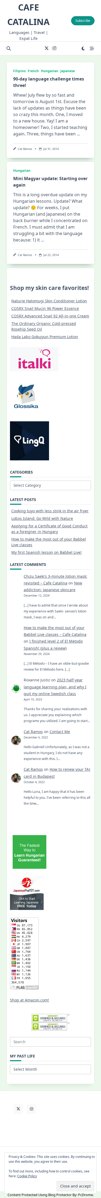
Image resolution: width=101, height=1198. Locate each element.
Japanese (67, 71)
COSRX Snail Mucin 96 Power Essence (45, 308)
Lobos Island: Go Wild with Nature (42, 518)
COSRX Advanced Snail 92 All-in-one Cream (50, 315)
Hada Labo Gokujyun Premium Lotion (44, 336)
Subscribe (82, 20)
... (78, 134)
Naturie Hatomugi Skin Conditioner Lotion (49, 300)
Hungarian (49, 71)
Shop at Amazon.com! (29, 1000)
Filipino (19, 71)
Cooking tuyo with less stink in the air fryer (50, 510)
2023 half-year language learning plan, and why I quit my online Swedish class (55, 686)
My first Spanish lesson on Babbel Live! (46, 552)
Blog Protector (60, 1194)
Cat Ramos (25, 149)
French (33, 71)
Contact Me (60, 731)
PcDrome (85, 1194)
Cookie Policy (27, 1176)
